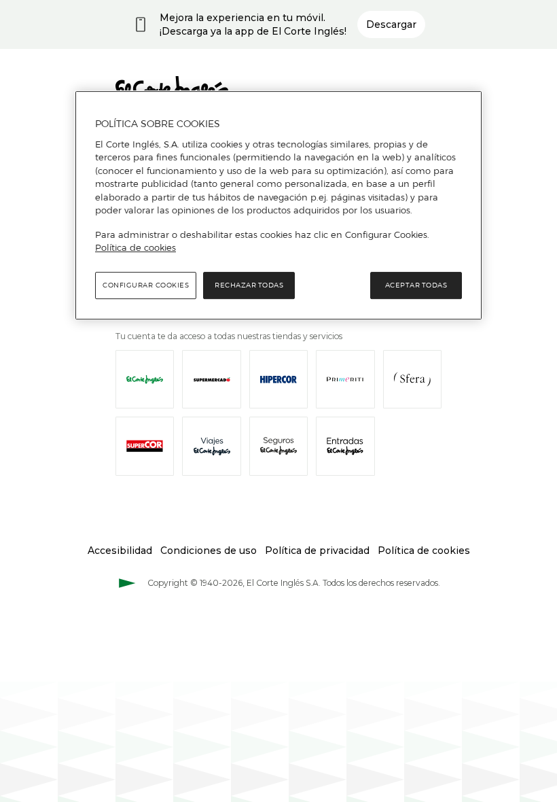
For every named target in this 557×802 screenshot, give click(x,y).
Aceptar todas (416, 285)
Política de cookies (135, 247)
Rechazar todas (249, 285)
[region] (278, 205)
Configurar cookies (146, 285)
